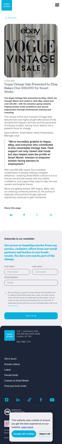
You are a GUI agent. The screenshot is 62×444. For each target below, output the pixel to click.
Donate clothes (12, 364)
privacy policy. (13, 306)
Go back (12, 18)
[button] (57, 5)
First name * (9, 267)
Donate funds (11, 375)
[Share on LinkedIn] (11, 214)
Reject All (45, 434)
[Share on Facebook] (24, 214)
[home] (6, 5)
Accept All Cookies (23, 434)
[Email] (50, 214)
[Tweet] (37, 214)
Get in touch (10, 359)
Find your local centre (15, 386)
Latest (7, 370)
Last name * (37, 267)
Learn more (27, 427)
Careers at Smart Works (16, 380)
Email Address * (11, 278)
